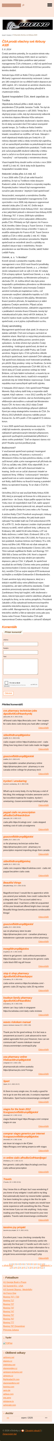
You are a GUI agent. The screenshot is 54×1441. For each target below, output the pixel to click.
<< (8, 1418)
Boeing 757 (8, 1315)
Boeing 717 (8, 1300)
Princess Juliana (11, 1330)
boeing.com (8, 1387)
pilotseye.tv (8, 1401)
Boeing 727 (8, 1304)
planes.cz (7, 1361)
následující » (46, 1265)
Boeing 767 (8, 1319)
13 (11, 1267)
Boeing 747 (8, 1311)
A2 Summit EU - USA (13, 1286)
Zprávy (9, 35)
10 (35, 1264)
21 (42, 1267)
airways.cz (8, 1376)
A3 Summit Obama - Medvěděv (17, 1289)
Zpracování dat (10, 1434)
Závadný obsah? (33, 1430)
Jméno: (6, 640)
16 (22, 1267)
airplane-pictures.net (12, 1372)
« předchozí (7, 1265)
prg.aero (7, 1398)
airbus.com (8, 1394)
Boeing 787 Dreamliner (14, 1326)
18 (30, 1267)
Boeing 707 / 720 (11, 1297)
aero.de (6, 1390)
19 (34, 1267)
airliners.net (8, 1357)
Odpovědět (43, 728)
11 (39, 1264)
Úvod (3, 35)
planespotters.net (11, 1383)
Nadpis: (6, 648)
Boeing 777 (8, 1322)
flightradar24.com (11, 1379)
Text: (5, 657)
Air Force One (9, 1293)
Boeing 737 (8, 1308)
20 (38, 1267)
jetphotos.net (9, 1365)
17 (26, 1267)
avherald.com (9, 1405)
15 (18, 1267)
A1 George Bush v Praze (14, 1282)
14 (15, 1267)
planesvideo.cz (10, 1368)
